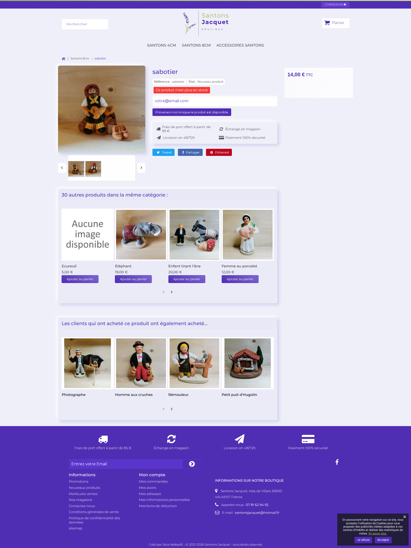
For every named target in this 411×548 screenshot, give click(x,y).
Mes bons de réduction (158, 506)
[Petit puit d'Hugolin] (248, 363)
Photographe (73, 394)
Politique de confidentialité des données (94, 520)
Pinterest (221, 152)
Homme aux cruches (133, 394)
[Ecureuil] (88, 235)
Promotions (78, 481)
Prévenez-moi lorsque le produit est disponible (192, 112)
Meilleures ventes (83, 494)
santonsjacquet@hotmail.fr (257, 513)
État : (192, 82)
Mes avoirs (147, 488)
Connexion (334, 4)
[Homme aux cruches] (141, 363)
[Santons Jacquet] (205, 23)
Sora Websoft (173, 545)
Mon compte (152, 474)
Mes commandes (153, 481)
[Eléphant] (141, 235)
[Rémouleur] (194, 363)
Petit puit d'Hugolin (239, 394)
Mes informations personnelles (164, 500)
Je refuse (363, 540)
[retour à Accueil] (66, 59)
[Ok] (192, 464)
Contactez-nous (82, 506)
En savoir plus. (378, 533)
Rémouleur (178, 394)
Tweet (166, 152)
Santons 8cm (196, 45)
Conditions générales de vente (94, 512)
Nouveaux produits (84, 488)
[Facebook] (337, 462)
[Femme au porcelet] (248, 235)
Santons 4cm (161, 45)
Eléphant (123, 266)
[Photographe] (88, 363)
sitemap (75, 528)
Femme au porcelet (239, 266)
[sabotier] (76, 169)
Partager (192, 152)
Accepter (383, 540)
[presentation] (62, 168)
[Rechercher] (118, 24)
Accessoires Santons (240, 45)
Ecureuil (69, 266)
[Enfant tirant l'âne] (194, 235)
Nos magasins (80, 500)
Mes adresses (150, 494)
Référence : (162, 82)
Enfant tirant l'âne (184, 266)
